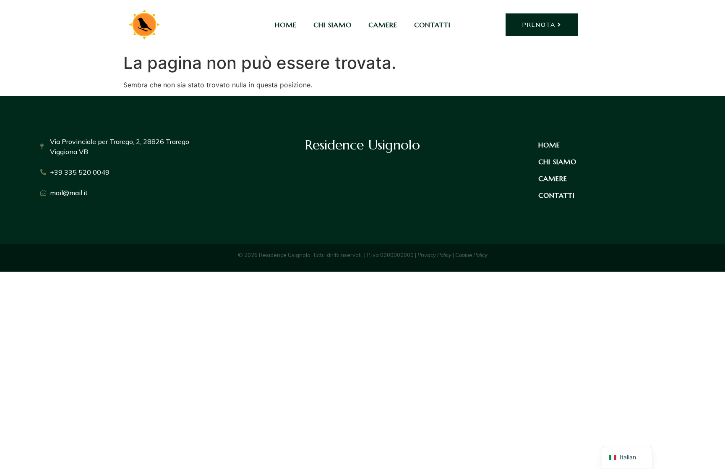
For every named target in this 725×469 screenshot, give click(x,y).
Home (286, 25)
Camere (382, 25)
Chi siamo (332, 25)
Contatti (432, 25)
